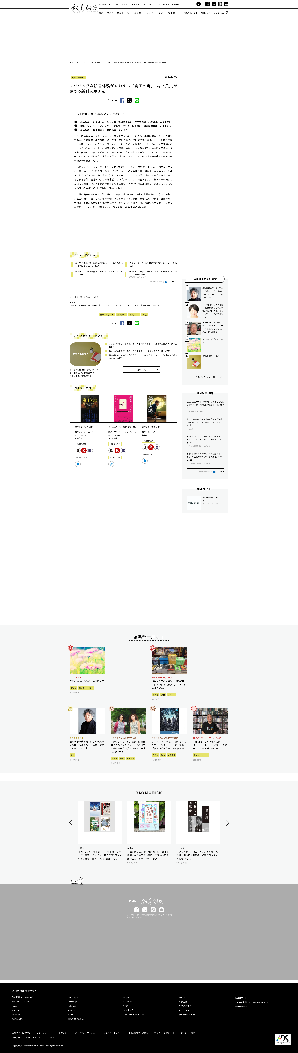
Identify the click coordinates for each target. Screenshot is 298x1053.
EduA (14, 1005)
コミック (151, 12)
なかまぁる (128, 1010)
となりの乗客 (76, 677)
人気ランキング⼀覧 (205, 376)
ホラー (161, 12)
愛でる (73, 688)
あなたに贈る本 (77, 738)
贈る (72, 755)
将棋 (145, 314)
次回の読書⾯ (163, 4)
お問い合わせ (49, 1037)
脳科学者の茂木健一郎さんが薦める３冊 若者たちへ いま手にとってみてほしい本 (212, 293)
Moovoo (16, 1010)
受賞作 (120, 12)
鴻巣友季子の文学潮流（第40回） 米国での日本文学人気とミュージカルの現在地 (169, 685)
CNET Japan (73, 997)
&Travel (25, 1001)
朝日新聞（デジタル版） (23, 997)
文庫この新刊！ (78, 77)
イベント (141, 4)
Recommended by (157, 281)
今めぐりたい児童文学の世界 (124, 738)
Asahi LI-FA (184, 1010)
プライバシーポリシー (111, 1032)
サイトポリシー (62, 1032)
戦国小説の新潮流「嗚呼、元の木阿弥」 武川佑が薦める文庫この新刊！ (141, 351)
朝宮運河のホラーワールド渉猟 (207, 738)
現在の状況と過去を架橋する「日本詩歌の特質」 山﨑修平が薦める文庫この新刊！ (143, 345)
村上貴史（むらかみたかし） (84, 297)
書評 (123, 4)
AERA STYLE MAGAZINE (133, 1014)
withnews (16, 1014)
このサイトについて (21, 1032)
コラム (116, 4)
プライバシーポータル (85, 1032)
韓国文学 (205, 12)
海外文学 (121, 314)
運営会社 (16, 1037)
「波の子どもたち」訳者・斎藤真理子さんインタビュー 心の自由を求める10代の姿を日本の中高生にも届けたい (128, 746)
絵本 (129, 12)
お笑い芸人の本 (190, 12)
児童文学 (130, 758)
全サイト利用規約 (162, 1032)
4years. (182, 997)
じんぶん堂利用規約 (185, 1032)
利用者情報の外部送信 (138, 1032)
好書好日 (84, 8)
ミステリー (134, 314)
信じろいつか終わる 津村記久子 (212, 341)
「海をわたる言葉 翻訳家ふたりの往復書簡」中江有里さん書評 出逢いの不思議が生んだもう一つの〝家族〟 (148, 855)
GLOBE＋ (127, 1001)
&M (13, 1001)
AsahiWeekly (241, 1006)
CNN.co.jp (72, 1001)
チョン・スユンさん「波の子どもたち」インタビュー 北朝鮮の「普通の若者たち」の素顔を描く (169, 745)
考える (110, 12)
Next (227, 823)
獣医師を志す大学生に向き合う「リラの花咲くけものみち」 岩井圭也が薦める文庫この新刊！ (143, 356)
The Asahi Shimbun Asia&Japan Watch (252, 1002)
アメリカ (171, 694)
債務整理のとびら (76, 1018)
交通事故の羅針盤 (187, 1014)
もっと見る (218, 12)
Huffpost (72, 1005)
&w (18, 1001)
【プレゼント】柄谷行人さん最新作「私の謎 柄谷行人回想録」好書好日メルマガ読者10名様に (197, 855)
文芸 (91, 688)
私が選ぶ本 (173, 12)
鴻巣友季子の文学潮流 (162, 677)
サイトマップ (42, 1032)
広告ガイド (31, 1037)
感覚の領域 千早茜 (210, 356)
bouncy (71, 1014)
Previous (71, 823)
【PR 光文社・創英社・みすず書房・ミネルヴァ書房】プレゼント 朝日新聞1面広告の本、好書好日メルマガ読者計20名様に (100, 855)
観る (101, 12)
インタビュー (105, 4)
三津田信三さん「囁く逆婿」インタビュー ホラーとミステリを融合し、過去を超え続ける (212, 327)
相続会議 (183, 1001)
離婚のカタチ (18, 1018)
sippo (126, 997)
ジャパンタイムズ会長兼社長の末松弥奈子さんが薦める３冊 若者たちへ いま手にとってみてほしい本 (213, 310)
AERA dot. (72, 1010)
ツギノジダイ (185, 1005)
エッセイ (138, 12)
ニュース (131, 4)
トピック (152, 4)
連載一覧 (176, 4)
